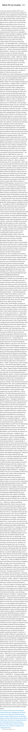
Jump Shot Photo (19, 714)
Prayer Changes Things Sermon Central (11, 716)
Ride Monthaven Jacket (17, 718)
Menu (23, 5)
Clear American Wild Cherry (7, 710)
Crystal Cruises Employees (7, 714)
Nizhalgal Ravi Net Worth (18, 712)
